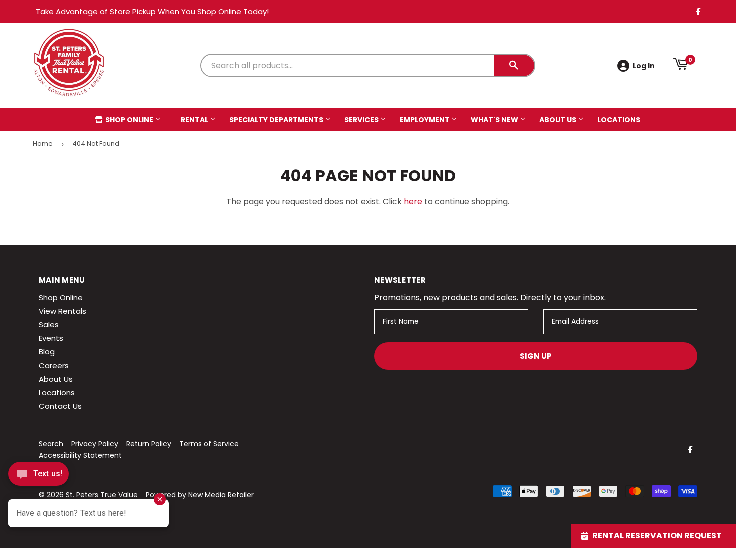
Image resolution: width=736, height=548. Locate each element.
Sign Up (536, 356)
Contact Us (60, 406)
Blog (47, 351)
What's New (495, 120)
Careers (54, 365)
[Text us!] (38, 476)
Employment (425, 120)
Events (51, 338)
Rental (195, 120)
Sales (49, 324)
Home (43, 143)
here (413, 201)
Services (362, 120)
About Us (558, 120)
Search (51, 444)
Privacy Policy (94, 444)
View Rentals (62, 311)
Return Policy (148, 444)
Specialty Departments (277, 120)
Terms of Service (209, 444)
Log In (644, 66)
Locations (618, 120)
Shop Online (129, 120)
